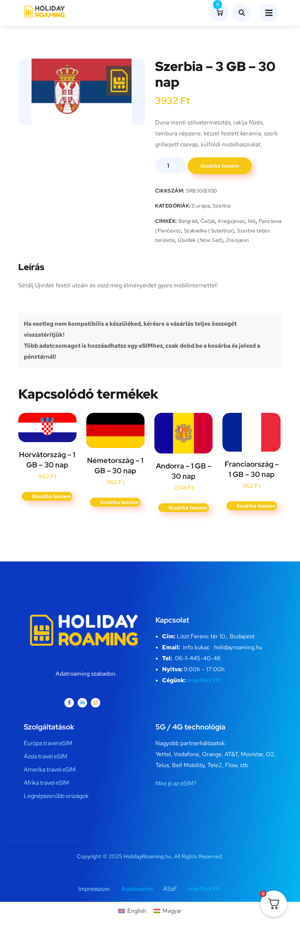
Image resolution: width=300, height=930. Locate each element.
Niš (252, 221)
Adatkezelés (137, 889)
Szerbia (222, 205)
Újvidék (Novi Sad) (200, 240)
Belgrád (188, 221)
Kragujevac (231, 221)
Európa (201, 205)
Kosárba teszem (219, 166)
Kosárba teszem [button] (51, 496)
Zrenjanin (237, 240)
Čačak (207, 221)
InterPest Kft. (204, 680)
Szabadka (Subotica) (209, 230)
